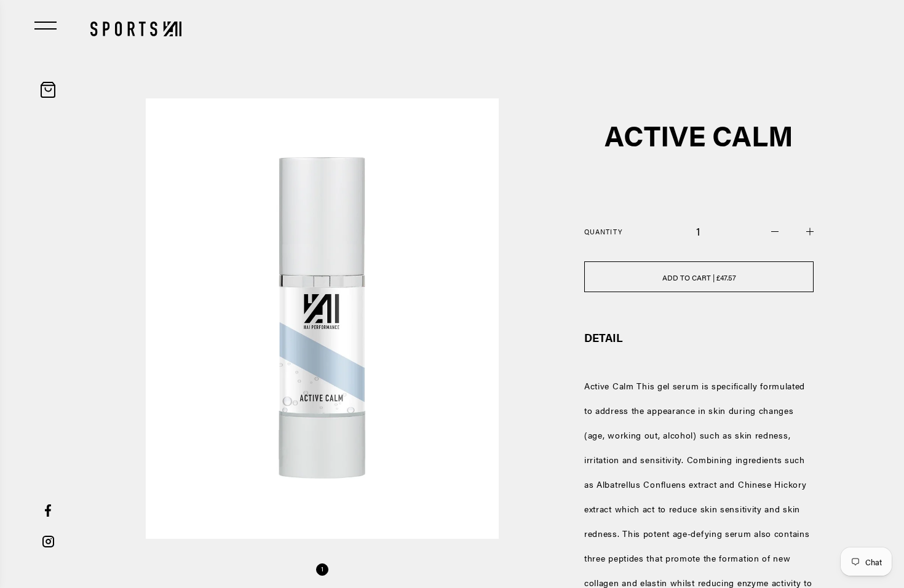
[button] (322, 569)
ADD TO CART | (699, 277)
